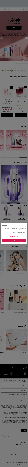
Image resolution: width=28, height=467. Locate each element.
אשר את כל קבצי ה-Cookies (14, 240)
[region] (14, 233)
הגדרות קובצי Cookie (14, 236)
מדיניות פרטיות (15, 232)
